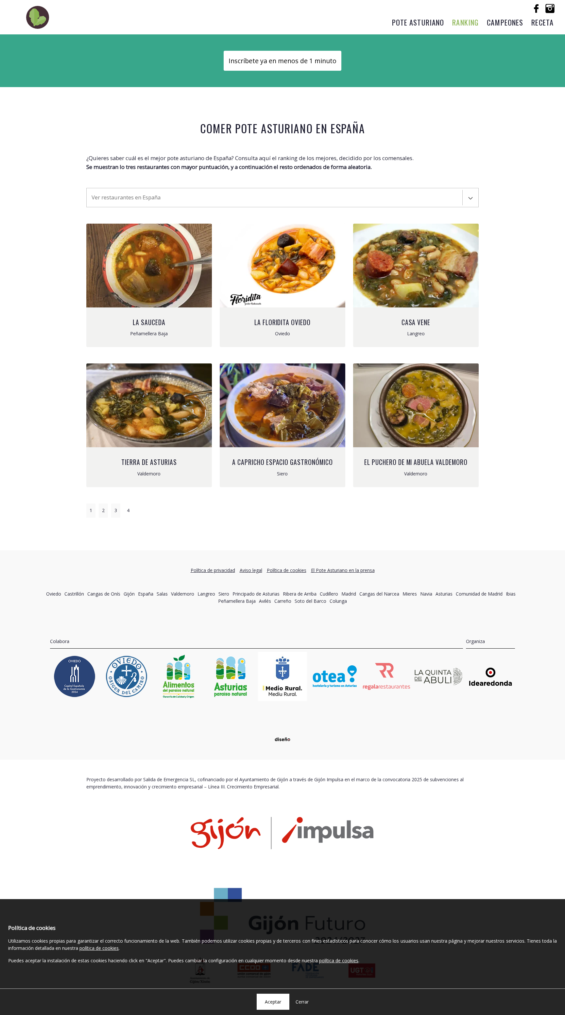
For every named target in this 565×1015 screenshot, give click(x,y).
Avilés (265, 601)
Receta (542, 22)
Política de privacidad (213, 570)
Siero (223, 594)
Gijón (129, 594)
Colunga (338, 601)
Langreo (206, 594)
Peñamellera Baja (237, 601)
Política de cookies (286, 570)
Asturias (444, 594)
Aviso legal (251, 570)
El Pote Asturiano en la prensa (343, 570)
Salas (162, 594)
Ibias (511, 594)
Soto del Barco (310, 601)
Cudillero (329, 594)
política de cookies (99, 948)
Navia (426, 594)
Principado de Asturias (256, 594)
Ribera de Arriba (300, 594)
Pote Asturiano (418, 22)
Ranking (465, 22)
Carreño (282, 601)
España (145, 594)
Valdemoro (182, 594)
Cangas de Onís (103, 594)
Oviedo (53, 594)
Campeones (505, 22)
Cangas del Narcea (379, 594)
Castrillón (74, 594)
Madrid (348, 594)
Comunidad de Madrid (479, 594)
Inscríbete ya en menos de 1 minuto (282, 60)
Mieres (409, 594)
